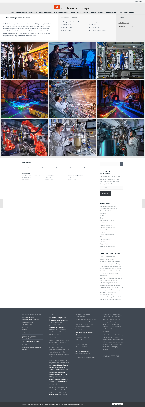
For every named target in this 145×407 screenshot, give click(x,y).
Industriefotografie (106, 225)
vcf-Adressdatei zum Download (85, 357)
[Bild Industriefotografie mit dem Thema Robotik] (25, 138)
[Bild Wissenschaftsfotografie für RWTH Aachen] (73, 138)
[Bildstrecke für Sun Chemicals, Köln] (143, 203)
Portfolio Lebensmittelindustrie (75, 175)
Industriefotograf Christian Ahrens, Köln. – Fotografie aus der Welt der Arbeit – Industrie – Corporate (47, 404)
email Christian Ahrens (82, 351)
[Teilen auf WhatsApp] (57, 167)
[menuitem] (12, 12)
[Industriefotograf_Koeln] (72, 6)
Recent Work (104, 244)
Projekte (102, 242)
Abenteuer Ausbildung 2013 (108, 208)
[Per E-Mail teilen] (85, 167)
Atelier (102, 216)
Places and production (107, 235)
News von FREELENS (110, 356)
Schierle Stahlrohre (50, 175)
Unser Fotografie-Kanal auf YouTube (31, 341)
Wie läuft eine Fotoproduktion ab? (30, 333)
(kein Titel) (24, 344)
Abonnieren (105, 193)
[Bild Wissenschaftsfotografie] (73, 99)
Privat (102, 237)
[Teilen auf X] (43, 167)
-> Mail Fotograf (123, 23)
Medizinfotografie (105, 230)
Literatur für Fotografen (107, 227)
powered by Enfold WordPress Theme (75, 404)
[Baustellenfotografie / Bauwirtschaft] (1, 203)
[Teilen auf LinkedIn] (71, 167)
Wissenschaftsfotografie (107, 246)
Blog (101, 218)
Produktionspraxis (105, 239)
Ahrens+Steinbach (105, 211)
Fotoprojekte (104, 223)
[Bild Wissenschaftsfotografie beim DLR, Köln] (25, 61)
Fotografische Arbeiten (107, 220)
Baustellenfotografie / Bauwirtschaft (31, 175)
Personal (102, 232)
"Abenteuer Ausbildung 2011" (109, 206)
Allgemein (103, 213)
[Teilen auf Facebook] (29, 167)
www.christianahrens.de (83, 354)
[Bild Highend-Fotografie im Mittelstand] (73, 61)
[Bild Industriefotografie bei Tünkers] (25, 99)
